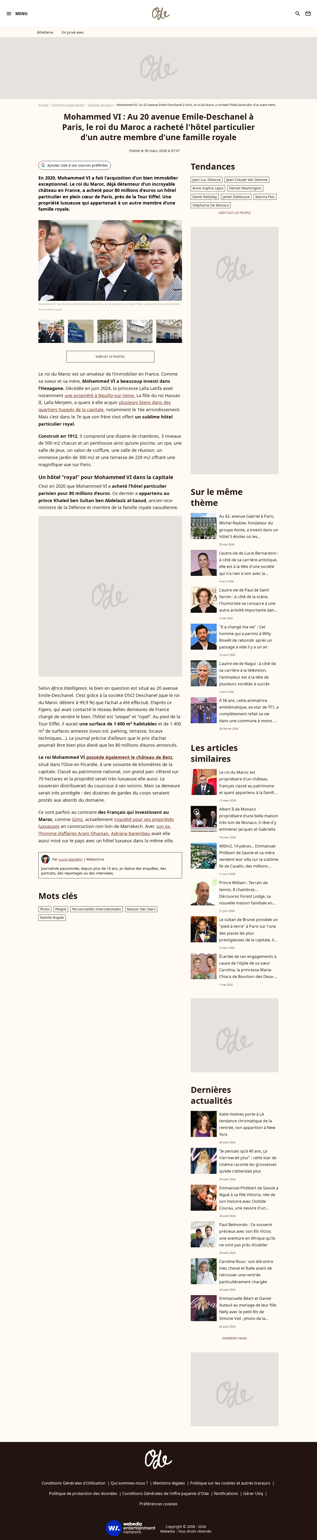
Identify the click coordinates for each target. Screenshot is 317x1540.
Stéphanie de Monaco (210, 205)
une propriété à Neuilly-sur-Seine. (100, 395)
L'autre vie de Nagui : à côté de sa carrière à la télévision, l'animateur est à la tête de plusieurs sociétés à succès (247, 674)
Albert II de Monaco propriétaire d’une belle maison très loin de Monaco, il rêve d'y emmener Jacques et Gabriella (248, 819)
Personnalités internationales (96, 909)
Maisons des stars (100, 105)
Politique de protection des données (83, 1493)
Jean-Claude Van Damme (246, 179)
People (60, 909)
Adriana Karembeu (130, 833)
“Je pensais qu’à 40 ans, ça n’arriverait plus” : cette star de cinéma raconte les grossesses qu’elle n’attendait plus (248, 1161)
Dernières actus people (68, 105)
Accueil (43, 105)
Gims (77, 819)
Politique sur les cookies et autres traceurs (230, 1483)
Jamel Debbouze (236, 196)
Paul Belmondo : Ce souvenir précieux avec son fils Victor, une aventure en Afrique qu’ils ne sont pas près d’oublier (247, 1235)
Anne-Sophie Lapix (207, 188)
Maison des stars (141, 909)
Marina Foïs (265, 196)
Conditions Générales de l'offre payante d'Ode (165, 1493)
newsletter (308, 14)
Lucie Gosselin (70, 859)
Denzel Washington (245, 188)
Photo (45, 909)
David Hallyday (204, 196)
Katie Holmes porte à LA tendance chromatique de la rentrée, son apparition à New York (247, 1124)
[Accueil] (161, 14)
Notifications (226, 1493)
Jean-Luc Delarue (206, 179)
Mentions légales (169, 1483)
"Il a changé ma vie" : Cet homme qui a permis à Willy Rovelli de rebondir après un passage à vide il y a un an (245, 637)
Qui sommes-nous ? (129, 1483)
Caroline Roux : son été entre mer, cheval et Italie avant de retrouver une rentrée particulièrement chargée (246, 1271)
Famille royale (52, 917)
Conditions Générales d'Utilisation (74, 1483)
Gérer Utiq (253, 1493)
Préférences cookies (158, 1504)
